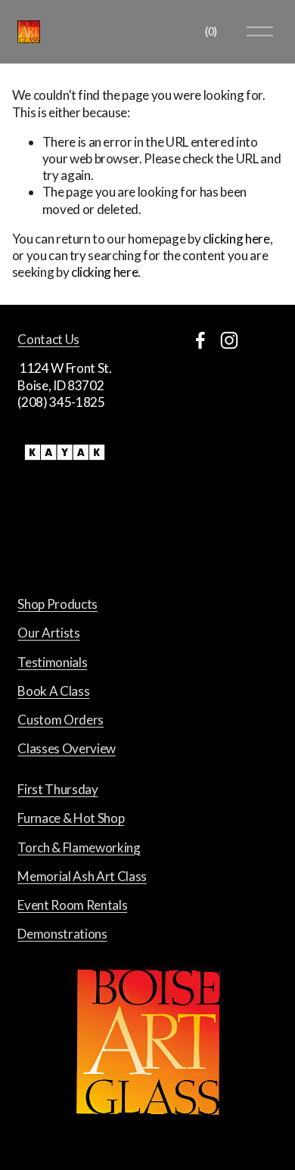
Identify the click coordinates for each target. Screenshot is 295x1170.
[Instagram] (229, 340)
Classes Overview (66, 748)
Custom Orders (60, 720)
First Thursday (57, 789)
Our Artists (48, 633)
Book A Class (53, 691)
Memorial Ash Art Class (82, 876)
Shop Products (57, 604)
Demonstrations (62, 934)
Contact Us (48, 339)
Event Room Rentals (72, 905)
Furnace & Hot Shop (70, 818)
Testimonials (52, 662)
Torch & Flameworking (78, 847)
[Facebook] (200, 340)
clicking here (236, 239)
